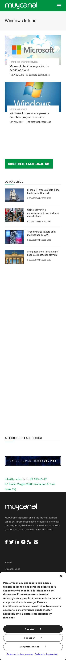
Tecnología (32, 62)
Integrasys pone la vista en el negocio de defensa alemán (42, 253)
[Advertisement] (33, 384)
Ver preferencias (29, 647)
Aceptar (29, 629)
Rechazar (29, 638)
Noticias (23, 62)
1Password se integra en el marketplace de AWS (41, 233)
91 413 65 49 (38, 479)
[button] (61, 576)
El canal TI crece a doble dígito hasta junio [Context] (43, 191)
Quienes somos (12, 569)
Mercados (14, 62)
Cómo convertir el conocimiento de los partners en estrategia (43, 213)
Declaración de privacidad (46, 654)
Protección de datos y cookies (20, 654)
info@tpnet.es (13, 479)
